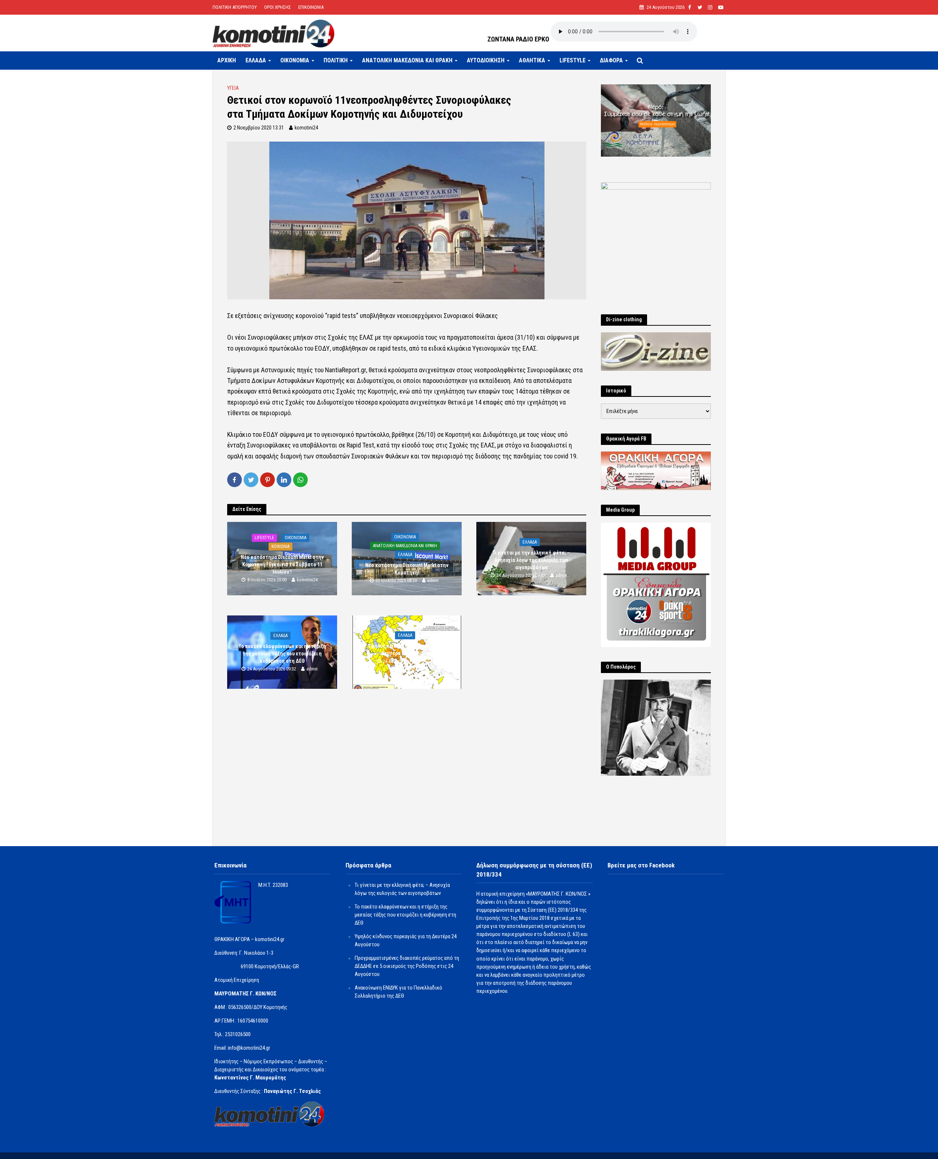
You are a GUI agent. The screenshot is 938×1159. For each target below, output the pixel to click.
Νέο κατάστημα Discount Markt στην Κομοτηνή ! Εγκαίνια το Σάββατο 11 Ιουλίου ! (282, 564)
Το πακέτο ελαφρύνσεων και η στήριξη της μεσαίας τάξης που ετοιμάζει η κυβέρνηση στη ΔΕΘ (282, 653)
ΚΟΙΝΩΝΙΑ (280, 546)
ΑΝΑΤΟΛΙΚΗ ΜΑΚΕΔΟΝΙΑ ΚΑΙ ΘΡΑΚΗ (407, 60)
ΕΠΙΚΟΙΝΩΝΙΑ (311, 7)
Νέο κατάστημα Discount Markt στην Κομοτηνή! (406, 568)
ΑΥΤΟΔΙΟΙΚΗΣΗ (486, 60)
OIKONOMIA (294, 60)
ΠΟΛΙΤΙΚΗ (336, 60)
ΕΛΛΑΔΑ (255, 60)
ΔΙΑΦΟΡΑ (611, 60)
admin (433, 581)
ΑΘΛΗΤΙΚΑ (532, 60)
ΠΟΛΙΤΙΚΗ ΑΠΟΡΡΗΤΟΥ (235, 7)
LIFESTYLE (573, 60)
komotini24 (306, 128)
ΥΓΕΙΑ (233, 88)
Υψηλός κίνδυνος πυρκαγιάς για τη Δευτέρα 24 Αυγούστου (407, 649)
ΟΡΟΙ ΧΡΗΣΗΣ (277, 7)
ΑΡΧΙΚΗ (226, 60)
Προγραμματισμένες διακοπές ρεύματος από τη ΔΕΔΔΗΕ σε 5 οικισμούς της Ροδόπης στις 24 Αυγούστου (407, 966)
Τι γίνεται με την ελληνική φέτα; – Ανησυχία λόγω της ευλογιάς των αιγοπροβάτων (531, 560)
